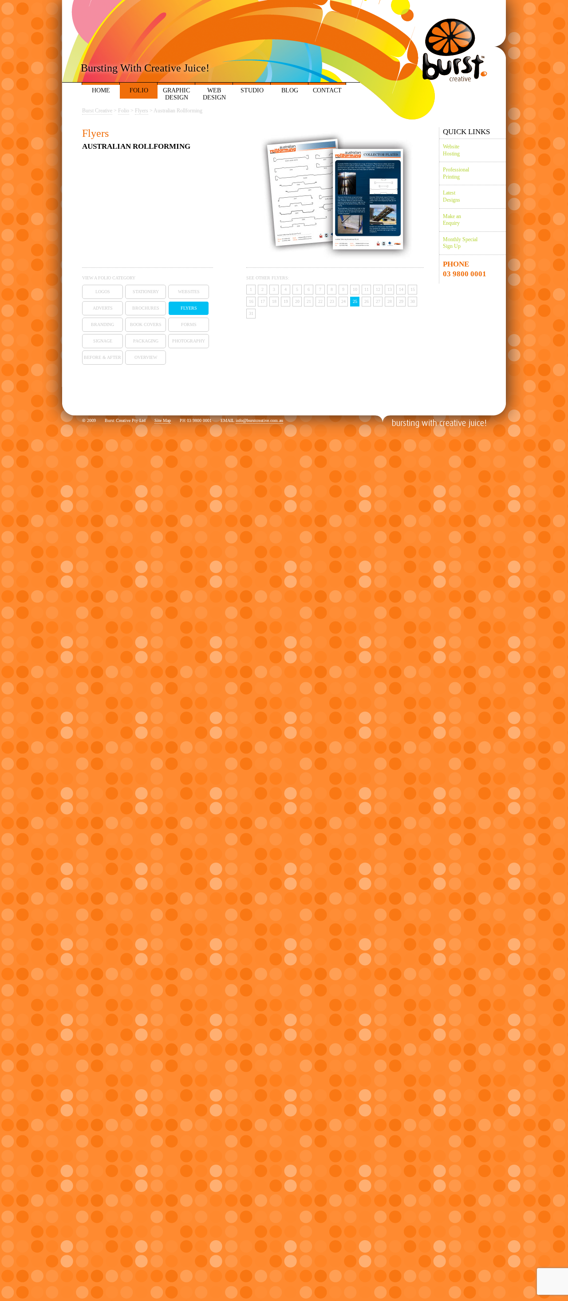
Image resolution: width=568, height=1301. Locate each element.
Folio (139, 90)
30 (412, 301)
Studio (252, 90)
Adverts (103, 308)
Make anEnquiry (452, 220)
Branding (102, 324)
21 (309, 301)
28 (389, 301)
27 (378, 301)
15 (412, 289)
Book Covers (146, 324)
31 (251, 313)
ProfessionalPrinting (456, 173)
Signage (102, 340)
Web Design (214, 94)
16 (251, 301)
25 (355, 301)
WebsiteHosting (451, 150)
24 (343, 301)
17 (262, 301)
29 (401, 301)
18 (274, 301)
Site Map (162, 420)
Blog (289, 90)
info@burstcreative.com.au (259, 420)
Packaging (145, 340)
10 (355, 289)
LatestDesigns (451, 196)
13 (389, 289)
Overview (145, 357)
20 (297, 301)
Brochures (145, 308)
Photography (188, 340)
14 (401, 289)
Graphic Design (176, 94)
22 (320, 301)
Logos (102, 291)
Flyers (189, 308)
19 (286, 301)
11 (366, 289)
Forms (189, 324)
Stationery (146, 291)
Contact (327, 90)
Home (101, 90)
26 (366, 301)
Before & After (102, 357)
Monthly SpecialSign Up (460, 243)
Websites (189, 291)
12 (378, 289)
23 (332, 301)
